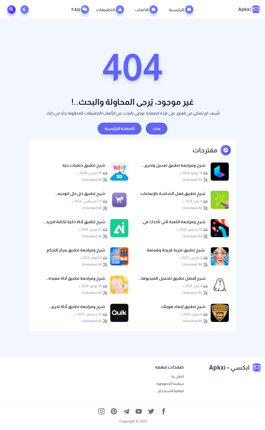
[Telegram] (126, 411)
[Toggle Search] (11, 9)
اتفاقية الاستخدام (171, 391)
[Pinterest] (114, 411)
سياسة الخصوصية (170, 384)
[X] (151, 411)
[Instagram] (101, 411)
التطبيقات (106, 10)
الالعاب (142, 10)
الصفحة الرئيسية (120, 128)
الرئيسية (177, 10)
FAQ (76, 10)
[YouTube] (139, 411)
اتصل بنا (178, 376)
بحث (156, 128)
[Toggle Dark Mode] (25, 9)
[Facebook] (163, 411)
